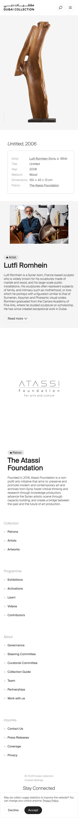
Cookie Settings (34, 780)
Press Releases (16, 737)
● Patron (16, 453)
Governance (14, 645)
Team (9, 681)
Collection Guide (17, 672)
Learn (10, 597)
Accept (33, 810)
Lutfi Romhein (38, 159)
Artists (10, 541)
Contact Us (13, 729)
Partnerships (14, 689)
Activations (13, 589)
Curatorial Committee (20, 663)
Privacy (10, 755)
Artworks (12, 549)
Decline (13, 810)
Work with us (14, 698)
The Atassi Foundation (44, 185)
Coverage (12, 746)
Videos (10, 606)
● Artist (11, 257)
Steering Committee (20, 654)
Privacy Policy (50, 801)
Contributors (14, 615)
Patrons (11, 532)
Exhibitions (13, 580)
